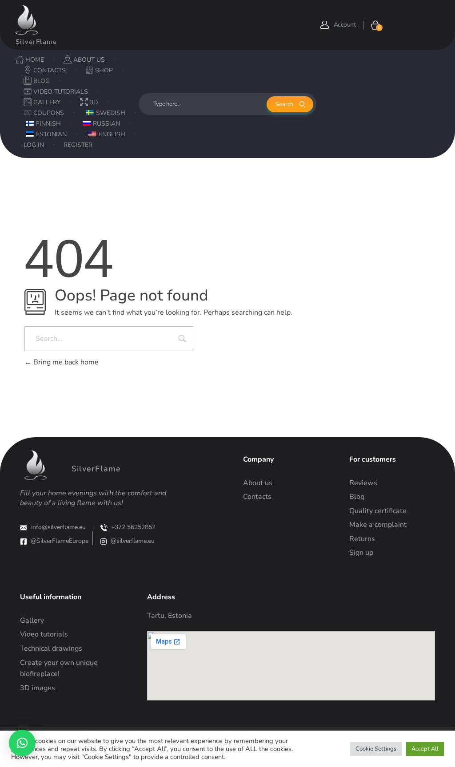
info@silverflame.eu (58, 527)
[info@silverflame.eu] (23, 527)
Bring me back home (65, 362)
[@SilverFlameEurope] (23, 541)
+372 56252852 (133, 527)
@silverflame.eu (133, 541)
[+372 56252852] (104, 527)
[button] (22, 743)
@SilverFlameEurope (59, 541)
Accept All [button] (425, 749)
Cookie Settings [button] (375, 749)
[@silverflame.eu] (103, 541)
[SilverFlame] (27, 20)
